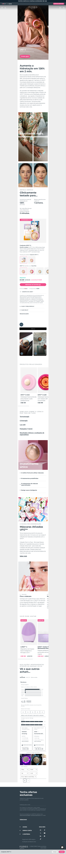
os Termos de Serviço (36, 815)
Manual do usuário (24, 313)
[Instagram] (40, 830)
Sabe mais (23, 556)
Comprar (62, 851)
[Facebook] (44, 830)
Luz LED (22, 425)
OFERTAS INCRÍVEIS (58, 3)
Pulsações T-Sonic (26, 429)
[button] (62, 847)
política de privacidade (25, 815)
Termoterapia (24, 416)
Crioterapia (24, 420)
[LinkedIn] (40, 836)
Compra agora (25, 56)
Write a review (34, 677)
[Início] (33, 8)
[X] (40, 833)
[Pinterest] (44, 836)
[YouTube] (44, 833)
